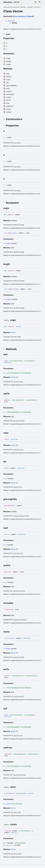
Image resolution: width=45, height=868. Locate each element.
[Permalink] (16, 38)
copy (22, 449)
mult (21, 553)
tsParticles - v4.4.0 (11, 2)
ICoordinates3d (16, 361)
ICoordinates (29, 361)
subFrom (23, 775)
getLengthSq (24, 516)
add (21, 381)
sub (21, 735)
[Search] (35, 2)
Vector (37, 7)
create (19, 853)
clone (19, 812)
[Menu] (39, 2)
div (21, 487)
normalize (23, 619)
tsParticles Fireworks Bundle (14, 7)
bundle (30, 7)
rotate (22, 657)
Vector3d (11, 21)
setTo (22, 696)
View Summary (19, 16)
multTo (22, 591)
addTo (22, 421)
